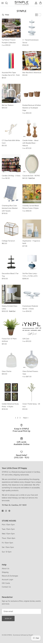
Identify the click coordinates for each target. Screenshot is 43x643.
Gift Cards (6, 583)
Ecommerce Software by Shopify (23, 635)
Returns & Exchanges (10, 576)
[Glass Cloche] (11, 359)
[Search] (7, 3)
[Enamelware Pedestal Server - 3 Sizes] (31, 294)
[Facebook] (3, 511)
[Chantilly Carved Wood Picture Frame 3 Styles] (31, 193)
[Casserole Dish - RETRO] (31, 163)
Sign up (8, 618)
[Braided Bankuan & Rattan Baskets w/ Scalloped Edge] (31, 93)
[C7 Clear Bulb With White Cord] (11, 128)
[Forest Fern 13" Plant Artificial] (11, 326)
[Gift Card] (31, 326)
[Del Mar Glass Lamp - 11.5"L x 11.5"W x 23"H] (31, 261)
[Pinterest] (9, 511)
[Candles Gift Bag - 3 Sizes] (11, 163)
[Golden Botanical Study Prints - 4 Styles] (11, 392)
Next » (25, 418)
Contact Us (6, 587)
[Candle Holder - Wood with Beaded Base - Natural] (31, 128)
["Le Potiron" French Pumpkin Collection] (11, 28)
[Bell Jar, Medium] (11, 93)
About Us (5, 568)
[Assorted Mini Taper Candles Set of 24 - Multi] (11, 60)
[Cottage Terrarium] (11, 229)
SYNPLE (9, 635)
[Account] (35, 3)
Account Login (7, 580)
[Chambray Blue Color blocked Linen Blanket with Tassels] (11, 193)
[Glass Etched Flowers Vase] (31, 359)
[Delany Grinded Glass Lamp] (11, 294)
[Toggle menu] (2, 3)
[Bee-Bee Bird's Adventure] (31, 60)
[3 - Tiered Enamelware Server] (31, 28)
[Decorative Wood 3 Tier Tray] (11, 261)
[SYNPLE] (21, 3)
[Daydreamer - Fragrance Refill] (31, 229)
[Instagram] (6, 511)
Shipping (5, 572)
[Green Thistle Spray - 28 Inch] (31, 392)
